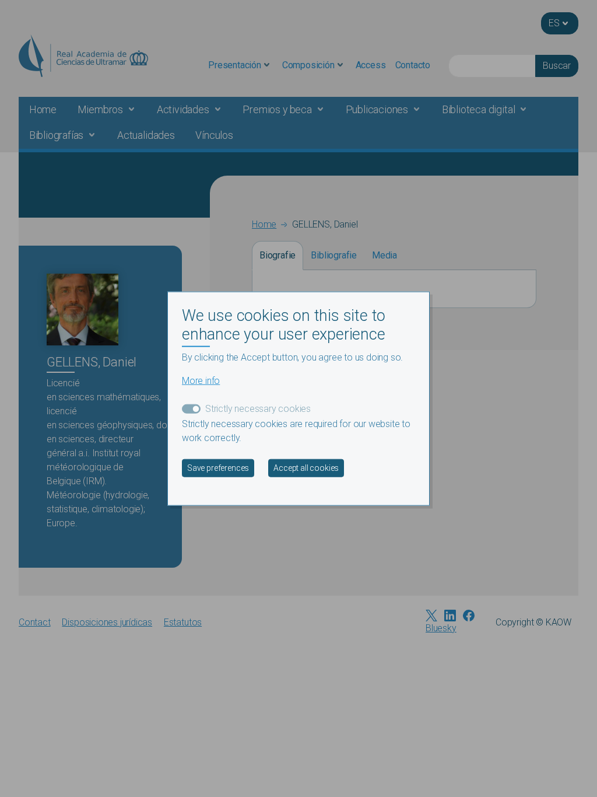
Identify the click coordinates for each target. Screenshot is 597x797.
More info (201, 380)
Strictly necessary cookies (258, 408)
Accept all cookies (306, 467)
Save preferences (218, 467)
